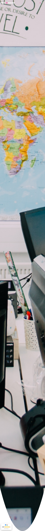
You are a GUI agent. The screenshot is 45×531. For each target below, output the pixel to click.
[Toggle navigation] (40, 3)
